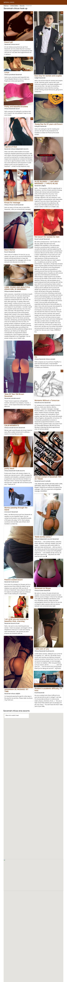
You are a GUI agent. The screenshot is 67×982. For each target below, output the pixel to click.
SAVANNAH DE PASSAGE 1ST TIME (16, 690)
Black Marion (9, 250)
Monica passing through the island (15, 509)
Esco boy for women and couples (48, 76)
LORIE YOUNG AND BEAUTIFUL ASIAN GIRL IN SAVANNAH (17, 288)
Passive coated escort (13, 580)
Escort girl (8, 42)
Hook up (6, 5)
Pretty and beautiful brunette (16, 107)
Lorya (6, 72)
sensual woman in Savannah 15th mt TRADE (48, 478)
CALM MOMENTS (11, 425)
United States (14, 5)
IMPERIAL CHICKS (9, 2)
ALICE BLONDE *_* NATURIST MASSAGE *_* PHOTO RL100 (47, 182)
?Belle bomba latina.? (43, 537)
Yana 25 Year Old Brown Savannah (14, 395)
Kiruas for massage (12, 203)
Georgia (22, 5)
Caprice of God (10, 147)
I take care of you (42, 649)
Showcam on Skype (43, 588)
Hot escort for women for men (47, 237)
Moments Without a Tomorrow (47, 400)
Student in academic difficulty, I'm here (48, 689)
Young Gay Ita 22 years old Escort (49, 124)
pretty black (9, 468)
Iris (36, 357)
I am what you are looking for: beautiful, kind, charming (16, 620)
